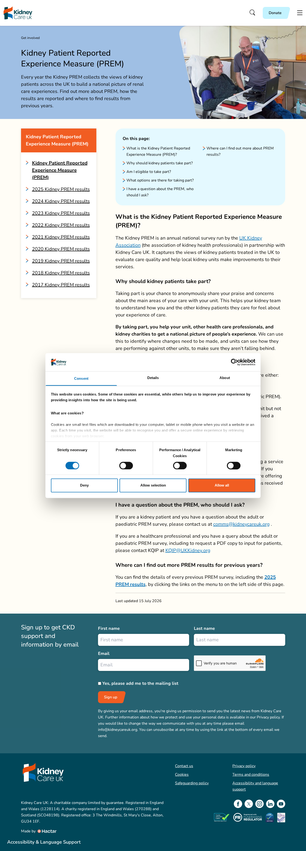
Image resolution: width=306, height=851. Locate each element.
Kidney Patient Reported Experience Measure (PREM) (59, 170)
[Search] (253, 13)
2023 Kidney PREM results (61, 213)
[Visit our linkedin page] (270, 804)
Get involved (30, 38)
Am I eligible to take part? (148, 171)
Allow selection (153, 485)
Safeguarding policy (192, 783)
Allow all (222, 485)
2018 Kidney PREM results (61, 273)
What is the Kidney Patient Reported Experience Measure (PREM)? (158, 151)
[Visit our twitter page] (249, 804)
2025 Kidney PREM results (61, 189)
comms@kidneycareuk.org (241, 524)
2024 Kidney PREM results (61, 201)
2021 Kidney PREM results (61, 237)
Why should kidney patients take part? (159, 163)
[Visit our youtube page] (281, 804)
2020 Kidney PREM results (61, 249)
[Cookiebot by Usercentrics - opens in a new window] (234, 362)
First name (109, 628)
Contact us (184, 766)
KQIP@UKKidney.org (187, 550)
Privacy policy (244, 766)
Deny (84, 485)
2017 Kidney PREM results (61, 285)
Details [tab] (153, 378)
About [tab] (224, 378)
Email (103, 653)
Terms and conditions (250, 774)
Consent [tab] (81, 379)
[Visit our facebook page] (238, 804)
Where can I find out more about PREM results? (240, 151)
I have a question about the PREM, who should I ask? (160, 192)
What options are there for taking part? (160, 180)
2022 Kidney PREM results (61, 225)
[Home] (18, 13)
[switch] (126, 465)
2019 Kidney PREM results (61, 261)
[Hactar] (46, 831)
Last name (204, 628)
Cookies (182, 774)
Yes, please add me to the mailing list (140, 683)
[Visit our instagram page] (259, 804)
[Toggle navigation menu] (299, 13)
